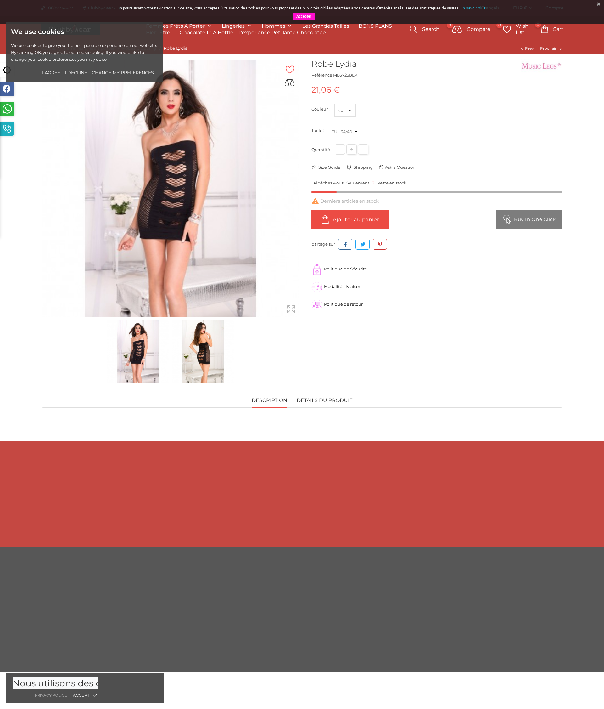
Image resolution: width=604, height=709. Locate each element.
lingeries (234, 26)
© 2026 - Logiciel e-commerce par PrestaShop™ (91, 663)
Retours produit (496, 585)
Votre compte (500, 563)
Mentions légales (366, 585)
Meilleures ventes (235, 595)
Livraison (358, 576)
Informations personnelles (507, 576)
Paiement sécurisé (368, 613)
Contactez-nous (365, 623)
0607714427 (107, 525)
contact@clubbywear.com (502, 525)
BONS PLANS (375, 26)
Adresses (489, 613)
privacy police (51, 695)
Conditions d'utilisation (373, 595)
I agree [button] (51, 73)
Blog (354, 642)
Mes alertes (491, 642)
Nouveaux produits (237, 585)
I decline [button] (76, 73)
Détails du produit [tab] (324, 400)
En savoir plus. (474, 8)
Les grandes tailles (325, 26)
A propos (358, 604)
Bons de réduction (499, 623)
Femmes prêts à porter (176, 26)
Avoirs (486, 604)
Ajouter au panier (355, 220)
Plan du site (361, 632)
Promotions (229, 576)
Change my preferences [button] (123, 73)
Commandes (493, 595)
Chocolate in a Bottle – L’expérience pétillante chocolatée (253, 33)
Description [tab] (269, 400)
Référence (321, 74)
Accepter (303, 16)
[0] (457, 29)
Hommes (274, 26)
